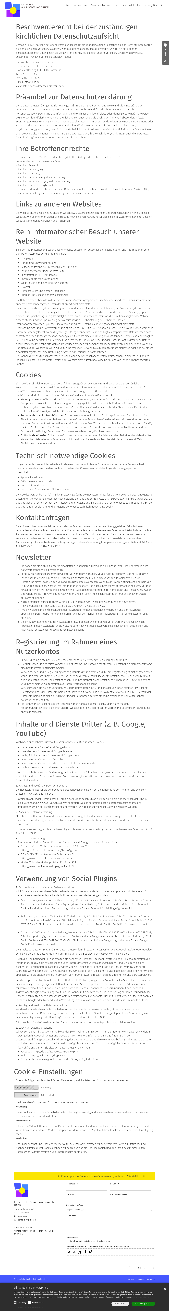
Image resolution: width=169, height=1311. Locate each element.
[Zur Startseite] (25, 11)
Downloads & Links (127, 5)
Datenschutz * (72, 1238)
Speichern (120, 1303)
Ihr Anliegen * (71, 1216)
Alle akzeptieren (143, 1303)
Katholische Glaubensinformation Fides (35, 1203)
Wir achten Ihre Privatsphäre (31, 1287)
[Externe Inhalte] (26, 1095)
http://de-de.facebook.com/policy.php (56, 1051)
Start (68, 5)
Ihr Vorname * (72, 1184)
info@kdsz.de (31, 82)
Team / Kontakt (153, 5)
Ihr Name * (114, 1184)
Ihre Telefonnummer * (119, 1194)
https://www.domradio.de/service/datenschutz (48, 858)
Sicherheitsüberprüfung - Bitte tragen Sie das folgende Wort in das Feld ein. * (98, 1246)
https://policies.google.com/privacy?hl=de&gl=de (49, 850)
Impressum (18, 1307)
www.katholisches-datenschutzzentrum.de (40, 86)
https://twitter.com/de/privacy (48, 1055)
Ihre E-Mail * (71, 1194)
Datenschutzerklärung (140, 1297)
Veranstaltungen (100, 5)
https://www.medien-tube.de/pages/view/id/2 (47, 866)
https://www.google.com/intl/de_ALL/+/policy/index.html (65, 1059)
